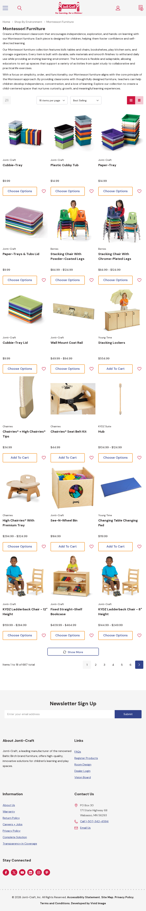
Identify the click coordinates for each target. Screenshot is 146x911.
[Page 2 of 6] (139, 665)
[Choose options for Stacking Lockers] (120, 310)
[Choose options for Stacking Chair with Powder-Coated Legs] (73, 221)
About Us (9, 805)
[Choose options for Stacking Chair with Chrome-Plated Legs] (120, 221)
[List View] (139, 100)
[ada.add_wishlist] (44, 191)
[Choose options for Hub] (120, 398)
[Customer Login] (118, 8)
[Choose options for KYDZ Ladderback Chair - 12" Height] (25, 576)
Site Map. (107, 897)
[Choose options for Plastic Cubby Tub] (73, 132)
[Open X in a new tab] (14, 873)
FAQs (77, 752)
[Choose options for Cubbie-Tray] (25, 132)
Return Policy (11, 818)
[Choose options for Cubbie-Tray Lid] (25, 310)
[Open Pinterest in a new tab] (47, 873)
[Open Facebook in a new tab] (6, 873)
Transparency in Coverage (20, 843)
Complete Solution (15, 837)
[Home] (69, 8)
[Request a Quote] (141, 8)
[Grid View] (131, 100)
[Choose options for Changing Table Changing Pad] (120, 487)
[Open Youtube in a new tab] (22, 873)
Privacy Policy (11, 831)
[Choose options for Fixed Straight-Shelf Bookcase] (73, 576)
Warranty (9, 811)
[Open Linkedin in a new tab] (30, 873)
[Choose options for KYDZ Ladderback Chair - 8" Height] (120, 576)
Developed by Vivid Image (88, 903)
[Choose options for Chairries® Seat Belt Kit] (73, 398)
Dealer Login (82, 771)
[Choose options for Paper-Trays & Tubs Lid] (25, 221)
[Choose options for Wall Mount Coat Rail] (73, 310)
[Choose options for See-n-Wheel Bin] (73, 487)
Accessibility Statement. (84, 897)
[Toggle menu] (5, 8)
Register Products (86, 758)
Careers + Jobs (12, 824)
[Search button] (20, 8)
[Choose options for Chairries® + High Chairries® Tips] (25, 398)
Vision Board (82, 777)
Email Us (85, 828)
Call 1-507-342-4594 (94, 821)
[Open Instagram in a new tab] (39, 873)
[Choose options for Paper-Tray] (120, 132)
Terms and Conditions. (55, 903)
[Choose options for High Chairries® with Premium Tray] (25, 487)
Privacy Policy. (124, 897)
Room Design (82, 764)
